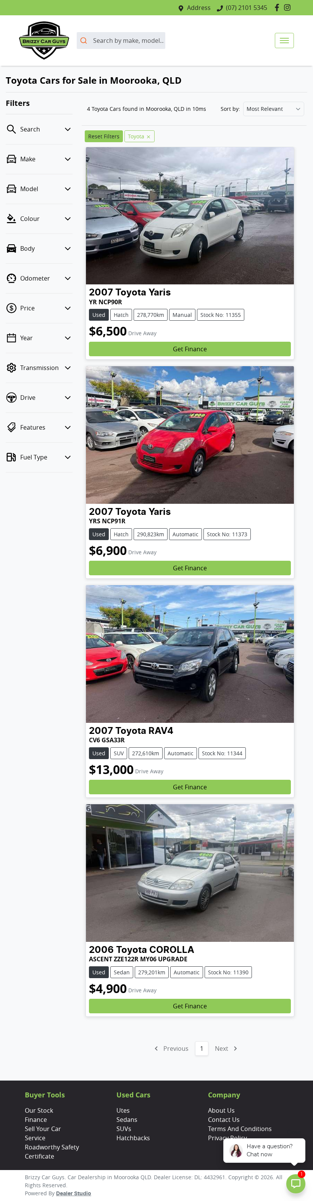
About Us (221, 1110)
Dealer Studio (73, 1193)
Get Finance (190, 349)
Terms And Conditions (240, 1129)
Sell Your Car (43, 1129)
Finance (36, 1119)
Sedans (126, 1119)
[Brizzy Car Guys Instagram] (289, 7)
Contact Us (224, 1119)
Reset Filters (103, 136)
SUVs (123, 1129)
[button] (284, 40)
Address (199, 7)
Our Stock (39, 1110)
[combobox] (121, 40)
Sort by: (230, 109)
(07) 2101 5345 (246, 7)
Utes (123, 1110)
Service (35, 1138)
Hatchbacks (133, 1138)
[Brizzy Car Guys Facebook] (278, 7)
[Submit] (85, 40)
